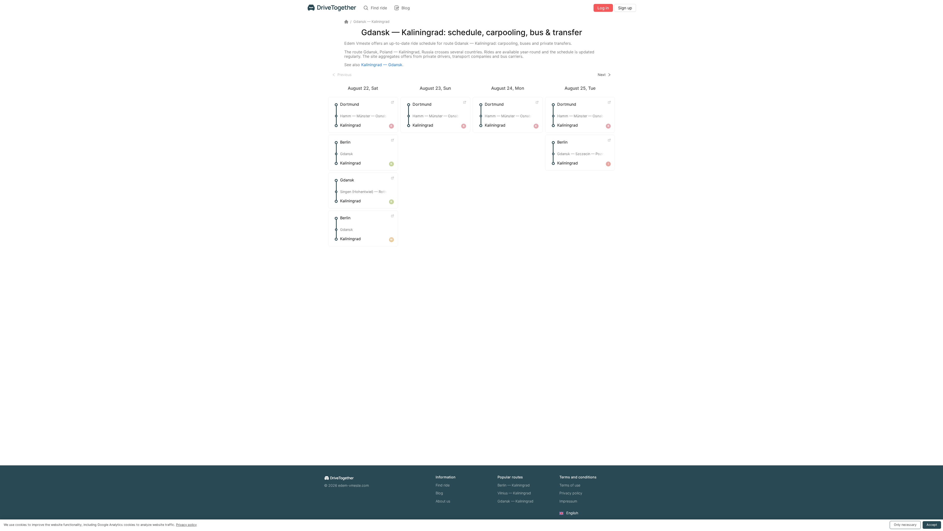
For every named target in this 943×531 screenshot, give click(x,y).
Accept (932, 525)
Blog (439, 493)
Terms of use (569, 485)
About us (443, 501)
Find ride (443, 485)
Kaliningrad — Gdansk (381, 64)
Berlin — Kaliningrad (514, 485)
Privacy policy (570, 493)
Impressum (568, 501)
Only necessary (905, 525)
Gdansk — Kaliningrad (515, 501)
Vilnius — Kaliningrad (514, 493)
